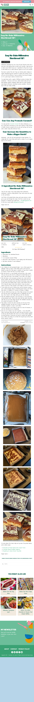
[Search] (31, 5)
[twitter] (15, 652)
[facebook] (12, 652)
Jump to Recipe (6, 62)
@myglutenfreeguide (19, 202)
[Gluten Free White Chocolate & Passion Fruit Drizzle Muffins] (25, 598)
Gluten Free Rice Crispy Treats (25, 592)
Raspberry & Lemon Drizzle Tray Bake (12, 551)
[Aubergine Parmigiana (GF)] (8, 598)
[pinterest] (19, 652)
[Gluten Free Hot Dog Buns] (8, 579)
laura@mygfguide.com (26, 200)
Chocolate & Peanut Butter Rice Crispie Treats (14, 548)
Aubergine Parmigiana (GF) (8, 611)
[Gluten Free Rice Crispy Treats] (25, 579)
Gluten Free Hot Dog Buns (8, 592)
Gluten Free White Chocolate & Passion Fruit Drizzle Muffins (25, 612)
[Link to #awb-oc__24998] (32, 4)
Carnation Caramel (14, 124)
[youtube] (22, 652)
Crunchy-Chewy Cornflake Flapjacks (11, 549)
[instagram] (17, 652)
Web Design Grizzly (29, 655)
